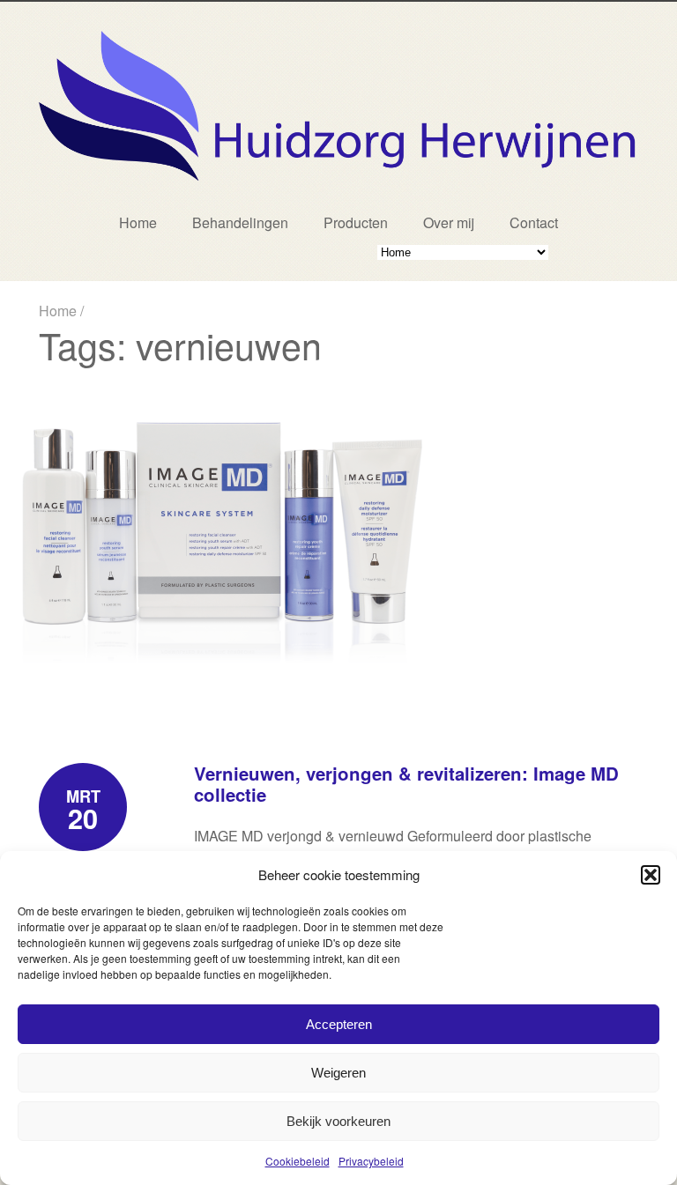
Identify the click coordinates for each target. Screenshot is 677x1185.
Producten (356, 222)
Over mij (448, 222)
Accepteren (339, 1024)
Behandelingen (240, 222)
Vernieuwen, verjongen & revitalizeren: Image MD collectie (406, 783)
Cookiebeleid (297, 1160)
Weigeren (338, 1072)
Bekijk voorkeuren (338, 1121)
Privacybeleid (371, 1160)
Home (138, 222)
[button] (650, 875)
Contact (534, 222)
